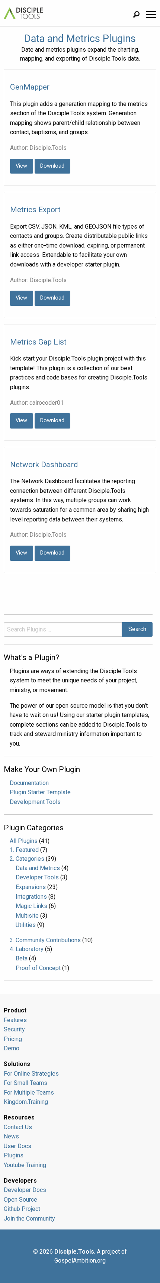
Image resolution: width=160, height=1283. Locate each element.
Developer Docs (25, 1189)
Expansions (31, 887)
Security (14, 1029)
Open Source (20, 1199)
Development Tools (35, 801)
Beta (22, 958)
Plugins (13, 1155)
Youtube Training (25, 1165)
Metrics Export (35, 209)
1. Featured (24, 849)
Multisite (27, 915)
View (21, 166)
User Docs (17, 1146)
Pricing (13, 1039)
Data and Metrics (38, 868)
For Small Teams (25, 1082)
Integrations (31, 896)
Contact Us (18, 1127)
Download (52, 166)
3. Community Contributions (45, 940)
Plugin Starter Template (40, 792)
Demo (11, 1048)
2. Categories (27, 858)
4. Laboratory (27, 949)
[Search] (139, 15)
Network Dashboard (44, 464)
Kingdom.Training (26, 1101)
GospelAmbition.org (80, 1260)
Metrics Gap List (38, 341)
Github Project (22, 1208)
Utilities (26, 924)
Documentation (29, 782)
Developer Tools (37, 877)
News (11, 1136)
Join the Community (29, 1218)
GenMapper (29, 87)
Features (15, 1020)
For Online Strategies (31, 1073)
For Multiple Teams (29, 1092)
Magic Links (31, 905)
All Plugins (24, 840)
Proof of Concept (38, 968)
